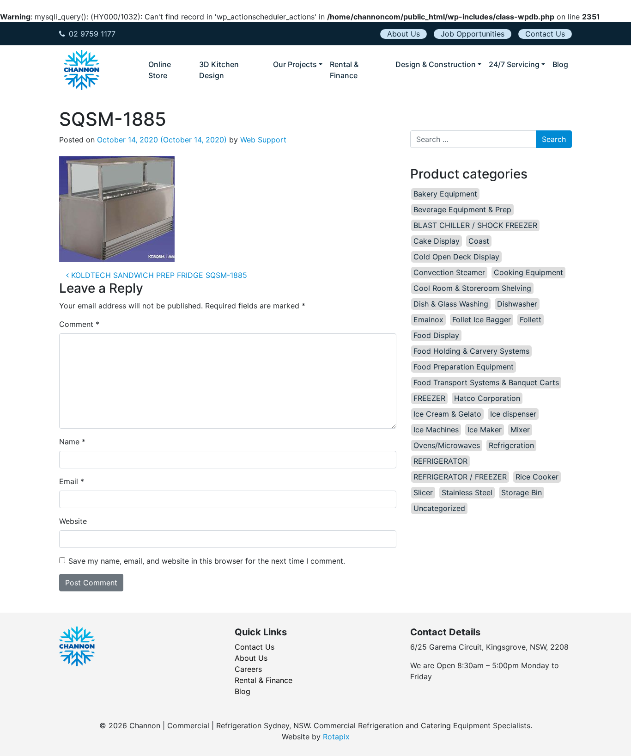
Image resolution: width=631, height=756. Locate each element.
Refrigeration (511, 445)
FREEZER (429, 398)
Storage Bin (521, 492)
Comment (79, 324)
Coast (478, 241)
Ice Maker (484, 429)
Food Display (436, 335)
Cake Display (436, 241)
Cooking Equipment (528, 272)
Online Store (159, 70)
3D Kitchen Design (219, 70)
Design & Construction (435, 64)
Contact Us (545, 33)
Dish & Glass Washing (450, 303)
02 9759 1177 (92, 33)
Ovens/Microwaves (446, 445)
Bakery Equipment (445, 193)
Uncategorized (439, 508)
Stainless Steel (467, 492)
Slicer (423, 492)
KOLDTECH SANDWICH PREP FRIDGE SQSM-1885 (158, 275)
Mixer (520, 429)
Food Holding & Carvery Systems (471, 351)
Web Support (263, 139)
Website (73, 521)
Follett (530, 319)
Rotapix (336, 736)
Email (71, 481)
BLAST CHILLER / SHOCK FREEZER (475, 225)
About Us (403, 33)
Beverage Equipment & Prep (462, 209)
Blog (560, 64)
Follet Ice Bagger (481, 319)
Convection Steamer (449, 272)
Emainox (428, 319)
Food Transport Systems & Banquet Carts (486, 382)
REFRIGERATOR (440, 461)
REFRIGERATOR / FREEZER (460, 476)
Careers (248, 669)
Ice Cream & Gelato (447, 413)
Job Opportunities (472, 33)
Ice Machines (436, 429)
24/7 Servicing (514, 64)
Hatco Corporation (487, 398)
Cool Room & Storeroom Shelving (472, 288)
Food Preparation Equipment (463, 366)
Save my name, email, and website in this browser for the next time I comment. (206, 560)
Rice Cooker (537, 476)
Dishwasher (517, 303)
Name (72, 441)
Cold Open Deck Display (456, 256)
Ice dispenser (513, 413)
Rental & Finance (344, 70)
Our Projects (295, 64)
